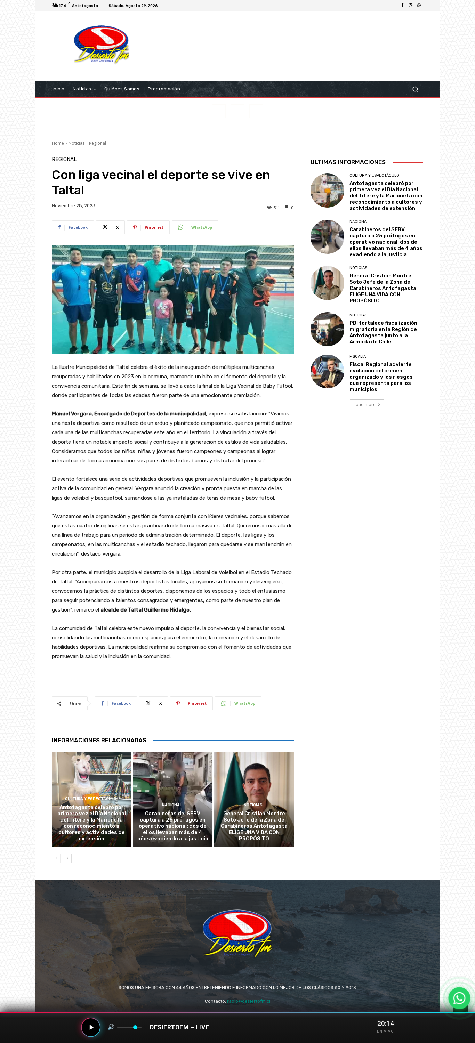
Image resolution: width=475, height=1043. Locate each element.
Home (58, 143)
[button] (415, 89)
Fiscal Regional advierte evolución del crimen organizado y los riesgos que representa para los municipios (381, 377)
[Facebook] (402, 5)
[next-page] (67, 858)
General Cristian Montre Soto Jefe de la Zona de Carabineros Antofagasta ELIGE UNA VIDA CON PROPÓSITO (254, 826)
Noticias (76, 143)
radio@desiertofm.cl (248, 1001)
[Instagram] (410, 5)
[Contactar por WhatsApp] (459, 998)
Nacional (172, 805)
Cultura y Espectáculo (90, 799)
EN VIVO (385, 1031)
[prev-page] (56, 858)
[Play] (90, 1027)
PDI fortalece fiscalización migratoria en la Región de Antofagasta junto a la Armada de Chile (383, 332)
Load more (365, 404)
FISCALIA (357, 356)
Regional (97, 143)
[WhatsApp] (419, 5)
